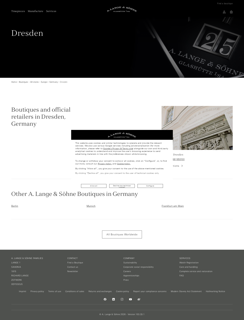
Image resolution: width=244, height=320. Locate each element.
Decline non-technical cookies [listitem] (122, 186)
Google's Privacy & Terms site (118, 148)
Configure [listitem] (150, 186)
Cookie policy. (124, 164)
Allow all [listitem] (93, 186)
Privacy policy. (105, 164)
